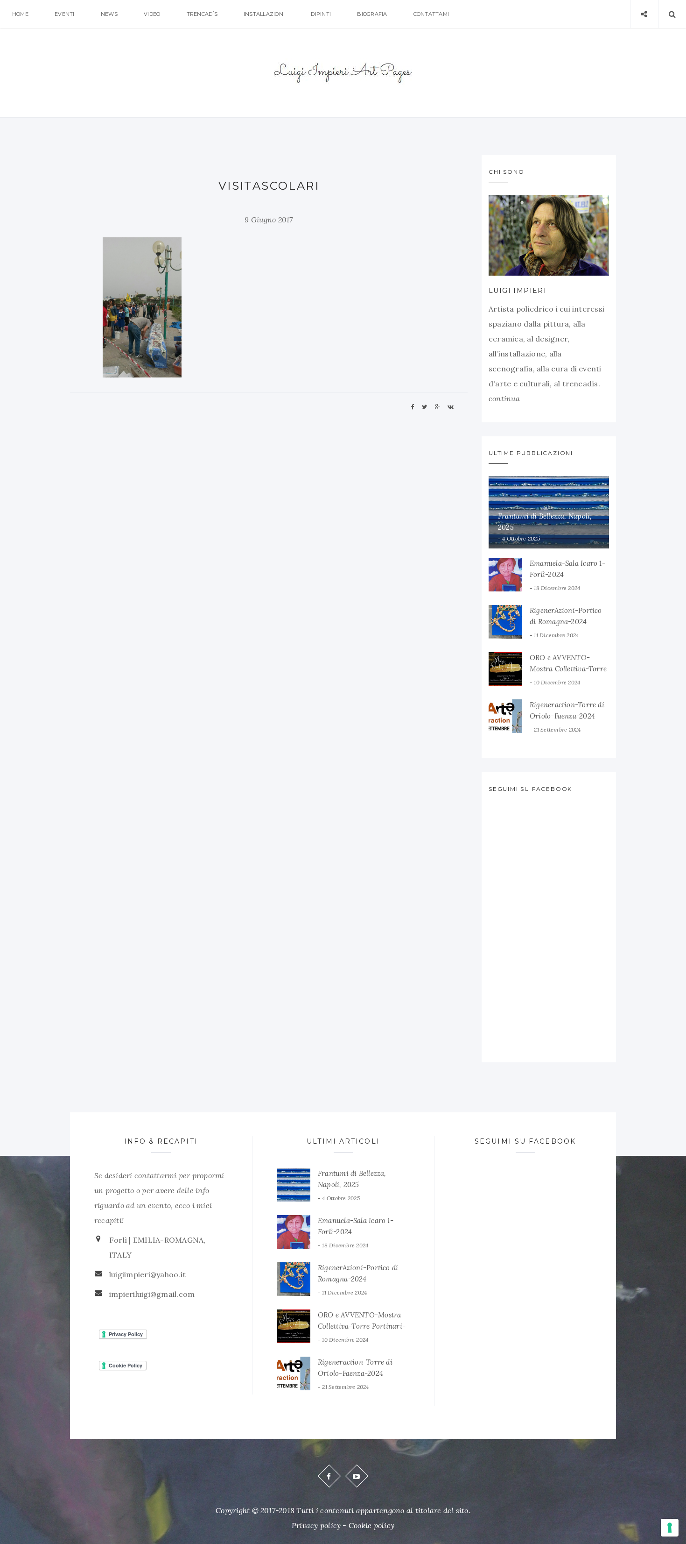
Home (20, 14)
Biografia (372, 14)
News (109, 14)
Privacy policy (316, 1525)
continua (504, 398)
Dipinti (321, 14)
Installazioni (264, 14)
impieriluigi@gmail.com (152, 1294)
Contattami (431, 14)
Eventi (64, 14)
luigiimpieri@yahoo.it (147, 1274)
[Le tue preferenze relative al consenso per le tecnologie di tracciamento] (670, 1528)
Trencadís (202, 14)
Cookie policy (371, 1525)
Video (152, 14)
